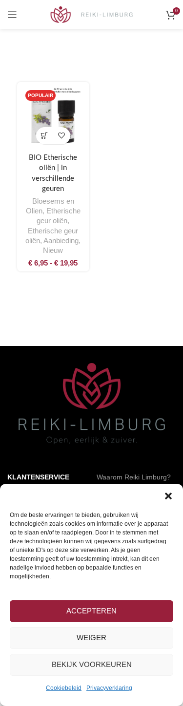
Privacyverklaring (109, 688)
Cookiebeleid (63, 688)
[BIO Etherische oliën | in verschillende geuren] (53, 118)
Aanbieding (61, 241)
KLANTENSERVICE (38, 477)
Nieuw (53, 250)
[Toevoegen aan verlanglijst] (61, 135)
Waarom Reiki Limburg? (134, 477)
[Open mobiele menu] (12, 14)
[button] (168, 496)
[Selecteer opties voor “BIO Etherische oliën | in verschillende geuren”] (44, 135)
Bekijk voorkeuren (92, 664)
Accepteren (91, 611)
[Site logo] (91, 14)
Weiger (91, 637)
